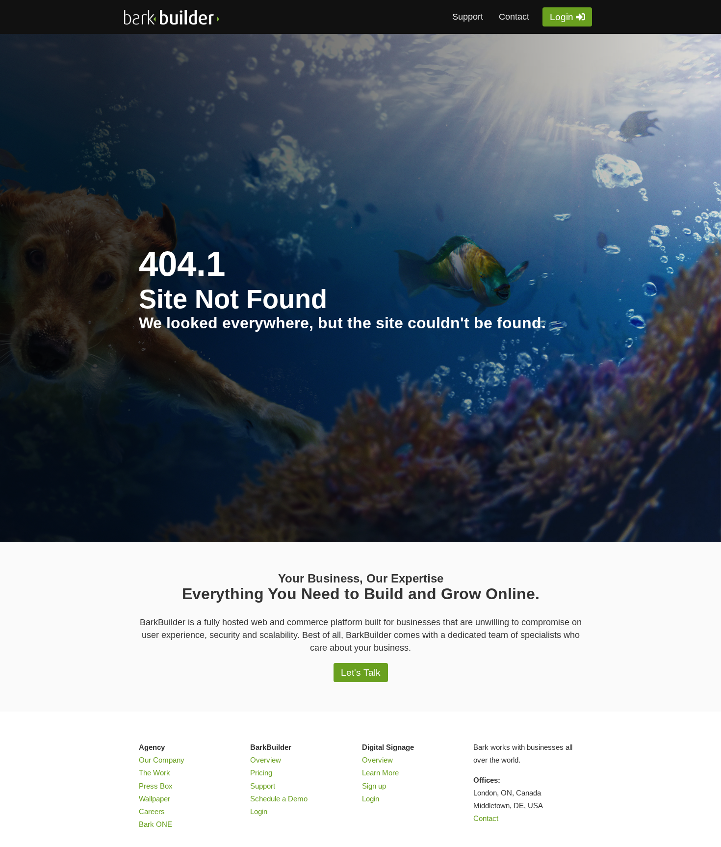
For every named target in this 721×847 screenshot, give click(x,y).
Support (467, 17)
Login (561, 17)
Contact (514, 17)
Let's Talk (361, 672)
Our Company (161, 760)
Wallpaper (154, 799)
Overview (265, 760)
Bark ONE (155, 824)
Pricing (261, 773)
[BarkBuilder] (197, 17)
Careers (152, 812)
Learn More (380, 773)
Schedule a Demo (279, 799)
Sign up (374, 786)
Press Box (156, 786)
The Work (154, 773)
